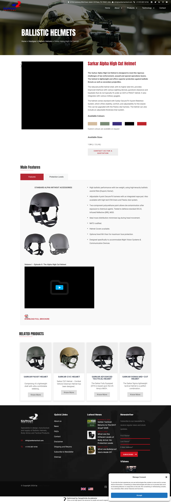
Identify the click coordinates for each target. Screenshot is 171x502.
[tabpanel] (85, 252)
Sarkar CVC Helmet (69, 376)
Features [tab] (32, 177)
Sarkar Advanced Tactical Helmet (102, 377)
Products (130, 8)
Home (107, 8)
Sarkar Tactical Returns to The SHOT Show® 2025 (107, 425)
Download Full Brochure (37, 319)
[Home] (12, 6)
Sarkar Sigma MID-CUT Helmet (135, 377)
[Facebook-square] (105, 487)
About (117, 8)
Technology (147, 8)
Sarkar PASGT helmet (36, 376)
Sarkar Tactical (43, 486)
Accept (139, 495)
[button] (166, 477)
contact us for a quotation (103, 152)
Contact (162, 8)
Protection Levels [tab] (56, 177)
